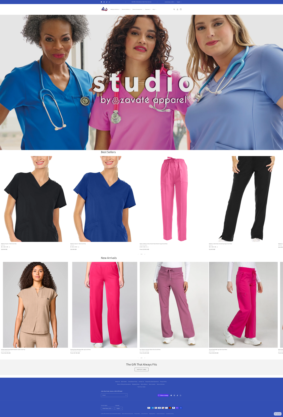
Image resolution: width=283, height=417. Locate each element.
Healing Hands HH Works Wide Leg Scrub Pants (80, 349)
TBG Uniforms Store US (108, 413)
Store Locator (152, 384)
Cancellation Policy (132, 381)
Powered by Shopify (117, 413)
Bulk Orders (124, 381)
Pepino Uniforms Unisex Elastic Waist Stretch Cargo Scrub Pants (153, 243)
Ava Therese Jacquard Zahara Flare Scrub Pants (150, 349)
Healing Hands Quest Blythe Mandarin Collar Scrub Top (13, 349)
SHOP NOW (141, 82)
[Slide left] (138, 254)
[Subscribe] (125, 395)
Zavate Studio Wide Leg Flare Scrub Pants (218, 349)
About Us (117, 381)
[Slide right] (144, 254)
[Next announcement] (157, 2)
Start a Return (144, 384)
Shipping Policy (135, 384)
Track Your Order (141, 386)
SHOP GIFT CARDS (141, 369)
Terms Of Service (144, 413)
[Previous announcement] (125, 2)
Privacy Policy (163, 381)
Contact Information (161, 413)
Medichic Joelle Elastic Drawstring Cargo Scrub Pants (220, 243)
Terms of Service (161, 384)
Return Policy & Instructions (124, 384)
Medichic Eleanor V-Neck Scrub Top (8, 243)
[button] (115, 9)
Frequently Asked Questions (152, 381)
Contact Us (141, 381)
